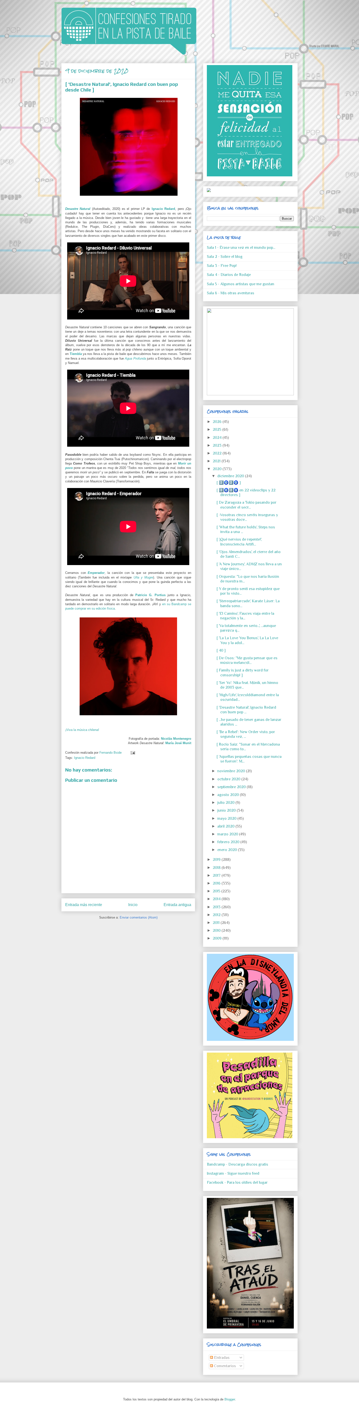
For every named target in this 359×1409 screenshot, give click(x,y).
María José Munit (178, 743)
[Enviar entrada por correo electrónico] (132, 752)
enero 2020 (227, 850)
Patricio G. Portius (150, 595)
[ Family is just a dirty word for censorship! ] (243, 672)
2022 (217, 453)
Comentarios (224, 1366)
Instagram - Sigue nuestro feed (233, 1173)
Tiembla (76, 354)
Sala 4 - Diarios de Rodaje (229, 275)
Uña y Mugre (143, 577)
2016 (217, 883)
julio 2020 (226, 802)
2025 (217, 429)
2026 (217, 422)
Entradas (221, 1357)
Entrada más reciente (83, 905)
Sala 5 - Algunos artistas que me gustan (240, 284)
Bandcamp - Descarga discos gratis (237, 1164)
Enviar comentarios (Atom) (139, 917)
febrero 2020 (228, 842)
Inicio (132, 905)
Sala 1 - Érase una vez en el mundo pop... (241, 247)
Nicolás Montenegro (176, 738)
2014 (217, 899)
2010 (217, 930)
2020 (217, 469)
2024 (217, 437)
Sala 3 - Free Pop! (222, 265)
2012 (217, 915)
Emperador (96, 573)
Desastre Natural (77, 209)
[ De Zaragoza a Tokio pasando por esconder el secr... (246, 504)
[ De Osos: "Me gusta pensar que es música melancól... (247, 660)
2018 (217, 867)
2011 (217, 922)
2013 (217, 907)
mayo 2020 (227, 818)
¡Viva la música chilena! (82, 730)
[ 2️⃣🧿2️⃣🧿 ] (229, 482)
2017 (217, 875)
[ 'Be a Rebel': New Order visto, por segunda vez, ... (246, 734)
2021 (217, 461)
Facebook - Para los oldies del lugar (237, 1182)
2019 (217, 859)
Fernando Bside (111, 752)
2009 (217, 938)
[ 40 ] (221, 650)
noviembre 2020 (231, 771)
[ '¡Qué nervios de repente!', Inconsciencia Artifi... (239, 541)
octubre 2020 (229, 779)
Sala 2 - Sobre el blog (225, 256)
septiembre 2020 (232, 787)
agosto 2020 (228, 795)
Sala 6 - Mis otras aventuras (230, 293)
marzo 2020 (228, 834)
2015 (217, 891)
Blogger (229, 1399)
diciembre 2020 (231, 476)
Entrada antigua (177, 905)
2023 (217, 445)
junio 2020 (227, 810)
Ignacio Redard (163, 209)
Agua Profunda (135, 358)
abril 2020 (226, 826)
